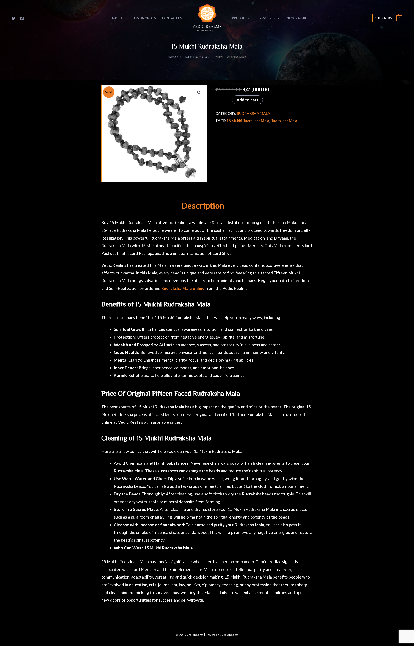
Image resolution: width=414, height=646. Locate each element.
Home (172, 57)
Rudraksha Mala (284, 120)
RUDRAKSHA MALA (193, 57)
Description (202, 206)
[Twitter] (14, 18)
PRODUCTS (240, 18)
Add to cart (247, 99)
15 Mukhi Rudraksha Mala (248, 120)
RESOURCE (267, 18)
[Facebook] (22, 18)
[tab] (202, 206)
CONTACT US (172, 18)
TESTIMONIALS (144, 18)
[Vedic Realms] (207, 17)
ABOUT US (119, 18)
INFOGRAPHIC (296, 18)
